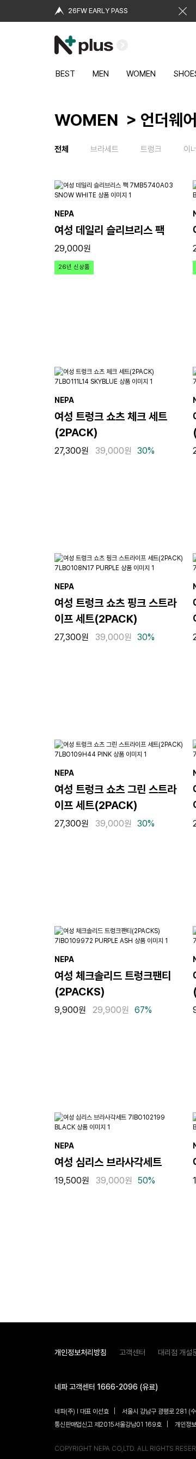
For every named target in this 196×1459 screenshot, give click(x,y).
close (182, 11)
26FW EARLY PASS (98, 11)
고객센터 (132, 1352)
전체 (61, 149)
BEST (65, 74)
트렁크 (151, 149)
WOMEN (141, 74)
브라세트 (104, 149)
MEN (101, 74)
